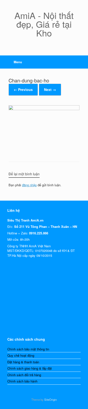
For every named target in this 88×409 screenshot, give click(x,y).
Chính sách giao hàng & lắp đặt (29, 368)
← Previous (23, 89)
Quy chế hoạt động (20, 355)
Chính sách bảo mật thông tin (28, 349)
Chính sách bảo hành (22, 381)
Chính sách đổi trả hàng (24, 375)
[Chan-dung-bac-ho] (44, 108)
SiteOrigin (50, 399)
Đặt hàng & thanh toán (23, 362)
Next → (50, 89)
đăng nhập (29, 185)
